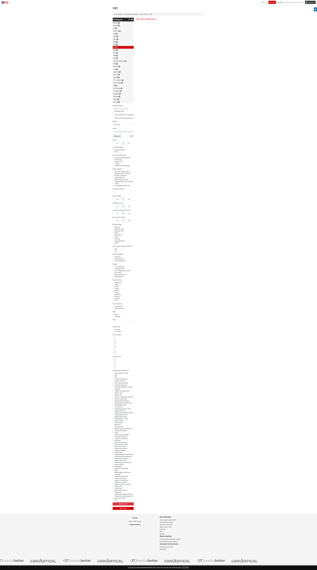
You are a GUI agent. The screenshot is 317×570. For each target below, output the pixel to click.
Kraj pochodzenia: (118, 189)
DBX (115, 64)
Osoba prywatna (120, 150)
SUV (116, 300)
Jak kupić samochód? (166, 522)
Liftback (117, 298)
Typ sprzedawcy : (118, 147)
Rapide (116, 77)
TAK (116, 249)
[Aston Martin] (129, 19)
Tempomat (118, 492)
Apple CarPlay (119, 420)
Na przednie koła (120, 274)
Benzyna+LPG (119, 231)
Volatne (116, 102)
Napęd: (115, 264)
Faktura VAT (118, 161)
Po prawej (118, 331)
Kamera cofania (119, 381)
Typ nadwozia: (117, 280)
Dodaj (273, 2)
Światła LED (118, 486)
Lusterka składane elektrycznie (120, 451)
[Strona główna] (132, 19)
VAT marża (118, 160)
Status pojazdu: (117, 169)
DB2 (115, 42)
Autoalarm (118, 474)
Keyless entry (119, 393)
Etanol (117, 237)
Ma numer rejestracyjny (122, 171)
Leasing (117, 163)
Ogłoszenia (280, 2)
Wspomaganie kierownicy (123, 472)
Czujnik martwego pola (122, 391)
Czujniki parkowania (121, 379)
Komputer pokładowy (121, 468)
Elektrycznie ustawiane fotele (124, 413)
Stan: (114, 311)
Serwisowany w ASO (121, 179)
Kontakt (162, 534)
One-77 (116, 74)
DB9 (115, 55)
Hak (116, 500)
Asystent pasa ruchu (121, 385)
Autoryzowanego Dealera (123, 158)
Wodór (117, 243)
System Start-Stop (120, 460)
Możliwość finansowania (122, 165)
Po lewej (117, 329)
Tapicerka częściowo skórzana (121, 439)
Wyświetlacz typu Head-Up (123, 428)
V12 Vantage (117, 83)
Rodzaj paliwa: (117, 224)
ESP (116, 377)
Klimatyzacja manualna (122, 401)
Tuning (117, 183)
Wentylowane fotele (121, 417)
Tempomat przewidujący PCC (124, 496)
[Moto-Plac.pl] (4, 2)
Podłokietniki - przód (121, 418)
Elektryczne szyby (120, 446)
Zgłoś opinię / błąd (165, 527)
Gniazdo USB (119, 426)
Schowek (301, 2)
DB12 (115, 39)
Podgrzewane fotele (121, 415)
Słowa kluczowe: (118, 105)
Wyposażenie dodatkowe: (121, 370)
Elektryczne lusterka (121, 448)
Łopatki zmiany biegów (122, 434)
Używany (117, 316)
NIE (116, 251)
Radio (116, 470)
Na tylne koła (119, 276)
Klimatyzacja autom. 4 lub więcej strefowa (123, 410)
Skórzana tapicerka (121, 436)
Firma (116, 152)
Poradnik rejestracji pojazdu (168, 541)
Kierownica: (116, 327)
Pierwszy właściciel (121, 175)
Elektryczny (118, 235)
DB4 (115, 44)
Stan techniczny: (118, 304)
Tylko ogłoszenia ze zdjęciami (124, 115)
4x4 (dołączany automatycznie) (120, 267)
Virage (116, 99)
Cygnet (116, 25)
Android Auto (119, 422)
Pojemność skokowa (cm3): (121, 210)
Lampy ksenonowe (120, 478)
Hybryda (117, 239)
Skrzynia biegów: (118, 254)
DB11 (115, 36)
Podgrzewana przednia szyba (124, 454)
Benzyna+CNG (119, 229)
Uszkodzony (119, 306)
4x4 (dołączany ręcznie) (122, 270)
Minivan (117, 296)
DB (114, 28)
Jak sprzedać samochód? (168, 520)
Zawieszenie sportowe (122, 458)
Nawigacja (118, 466)
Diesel (116, 233)
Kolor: (114, 319)
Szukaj (124, 508)
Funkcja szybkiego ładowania (124, 397)
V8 (114, 85)
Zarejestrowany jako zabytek (124, 181)
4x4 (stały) (118, 272)
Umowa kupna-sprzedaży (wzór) (170, 539)
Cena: (114, 140)
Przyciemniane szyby (121, 444)
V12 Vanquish (118, 80)
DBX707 (116, 66)
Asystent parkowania (121, 383)
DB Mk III (116, 31)
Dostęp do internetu (121, 430)
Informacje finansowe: (119, 155)
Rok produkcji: (117, 196)
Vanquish (116, 94)
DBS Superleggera (119, 61)
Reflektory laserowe (121, 482)
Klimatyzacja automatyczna (123, 403)
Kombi (117, 286)
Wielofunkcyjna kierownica (123, 462)
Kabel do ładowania (121, 399)
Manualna (118, 257)
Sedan (117, 284)
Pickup (117, 292)
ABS (116, 375)
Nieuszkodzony (119, 308)
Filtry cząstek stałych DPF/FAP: (122, 246)
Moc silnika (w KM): (119, 217)
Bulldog (116, 23)
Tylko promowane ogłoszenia (124, 118)
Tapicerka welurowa (121, 442)
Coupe (117, 288)
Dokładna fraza (119, 111)
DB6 (115, 50)
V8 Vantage (117, 88)
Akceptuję (185, 567)
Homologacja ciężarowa (122, 185)
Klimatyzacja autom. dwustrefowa (121, 406)
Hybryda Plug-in (120, 241)
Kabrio (117, 290)
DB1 (115, 33)
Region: (115, 121)
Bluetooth (118, 424)
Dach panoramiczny (121, 490)
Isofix (116, 432)
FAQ (161, 531)
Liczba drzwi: (117, 356)
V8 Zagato (117, 91)
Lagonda (116, 72)
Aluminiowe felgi (120, 498)
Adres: (115, 128)
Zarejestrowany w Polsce (122, 173)
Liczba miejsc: (117, 334)
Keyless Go (118, 395)
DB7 (115, 53)
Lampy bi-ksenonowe (121, 480)
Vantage (116, 96)
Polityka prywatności (166, 547)
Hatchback (118, 282)
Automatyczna (119, 259)
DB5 (115, 47)
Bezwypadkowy (120, 177)
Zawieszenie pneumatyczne (123, 456)
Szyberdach (118, 488)
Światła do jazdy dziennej (123, 484)
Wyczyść (123, 504)
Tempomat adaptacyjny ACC (124, 494)
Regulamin (163, 549)
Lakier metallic (119, 464)
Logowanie (311, 2)
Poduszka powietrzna (121, 476)
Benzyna (117, 227)
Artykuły (162, 529)
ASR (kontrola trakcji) (121, 373)
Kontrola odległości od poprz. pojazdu (124, 388)
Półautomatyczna (120, 261)
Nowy (116, 314)
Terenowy (118, 294)
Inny (115, 69)
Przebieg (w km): (118, 203)
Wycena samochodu (291, 2)
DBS (115, 58)
